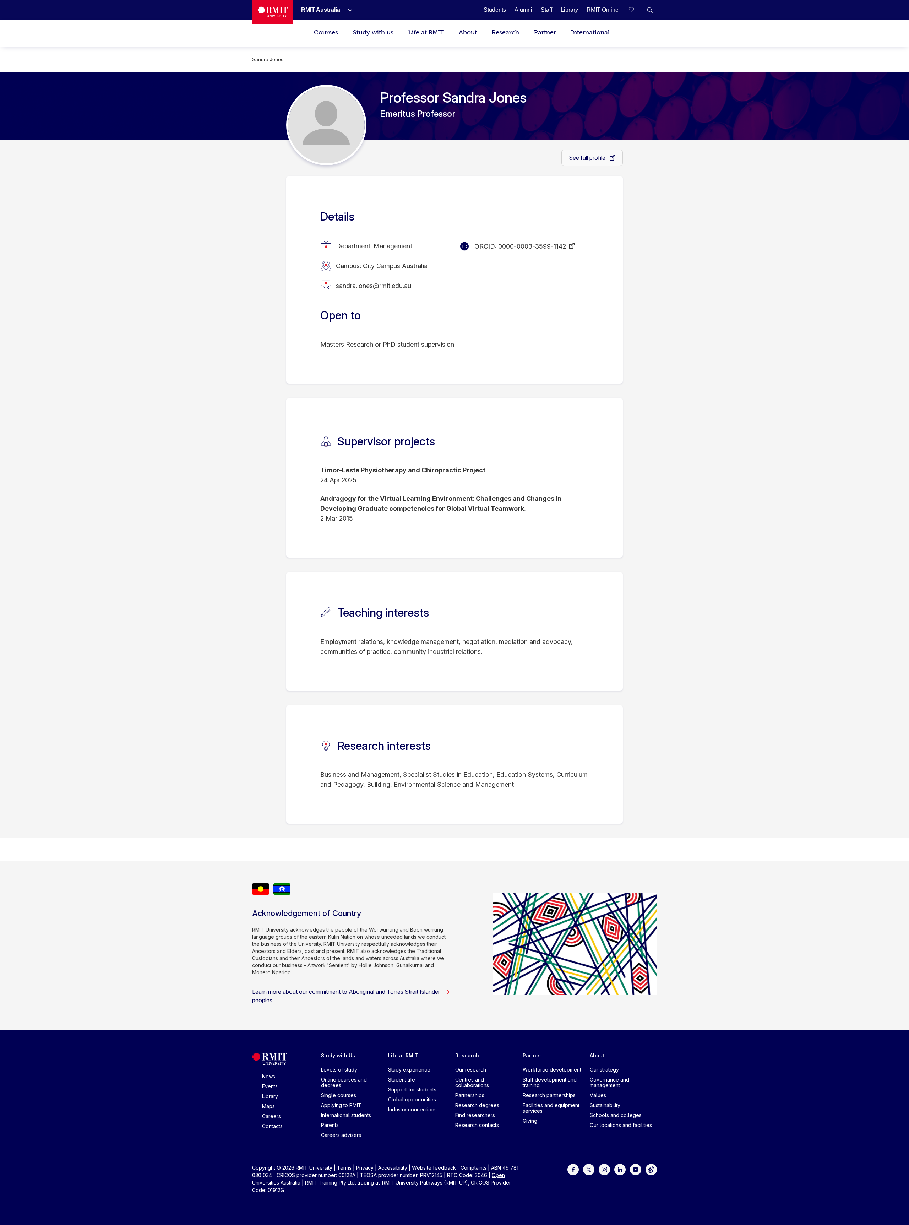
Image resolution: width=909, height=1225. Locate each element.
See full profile (588, 157)
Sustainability (605, 1105)
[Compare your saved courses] (635, 10)
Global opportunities (412, 1099)
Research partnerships (549, 1095)
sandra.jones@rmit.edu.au (373, 285)
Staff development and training (550, 1082)
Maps (268, 1106)
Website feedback (434, 1168)
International (590, 32)
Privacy (365, 1168)
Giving (530, 1121)
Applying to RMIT (341, 1105)
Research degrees (477, 1105)
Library (270, 1096)
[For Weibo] (651, 1169)
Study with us (373, 32)
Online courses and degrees (344, 1082)
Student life (401, 1080)
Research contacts (477, 1125)
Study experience (409, 1070)
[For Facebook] (573, 1169)
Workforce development (552, 1070)
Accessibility (392, 1168)
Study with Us (338, 1055)
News (268, 1076)
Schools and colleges (616, 1115)
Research (505, 32)
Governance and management (609, 1082)
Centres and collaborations (472, 1082)
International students (346, 1115)
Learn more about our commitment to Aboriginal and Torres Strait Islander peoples (346, 996)
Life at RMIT (426, 32)
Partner (545, 32)
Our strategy (604, 1070)
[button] (650, 10)
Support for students (412, 1089)
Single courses (338, 1095)
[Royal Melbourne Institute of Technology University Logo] (272, 12)
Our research (470, 1070)
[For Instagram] (604, 1169)
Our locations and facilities (621, 1125)
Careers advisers (341, 1135)
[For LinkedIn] (620, 1169)
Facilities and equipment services (551, 1108)
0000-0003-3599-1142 (532, 246)
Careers (271, 1116)
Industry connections (412, 1109)
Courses (326, 32)
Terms (344, 1168)
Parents (330, 1125)
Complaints (473, 1168)
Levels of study (339, 1070)
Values (598, 1095)
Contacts (272, 1126)
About (468, 32)
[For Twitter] (588, 1169)
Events (270, 1086)
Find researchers (475, 1115)
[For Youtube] (635, 1169)
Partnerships (469, 1095)
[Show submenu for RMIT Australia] (347, 10)
